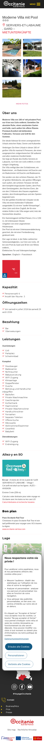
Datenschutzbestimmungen (17, 639)
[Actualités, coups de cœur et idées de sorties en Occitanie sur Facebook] (22, 687)
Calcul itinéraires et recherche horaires (18, 502)
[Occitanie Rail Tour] (15, 476)
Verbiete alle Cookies (19, 664)
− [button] (5, 550)
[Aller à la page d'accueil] (14, 4)
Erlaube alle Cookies (18, 646)
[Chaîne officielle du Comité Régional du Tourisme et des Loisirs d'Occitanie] (30, 687)
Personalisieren (16, 655)
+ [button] (5, 546)
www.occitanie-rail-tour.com (13, 529)
